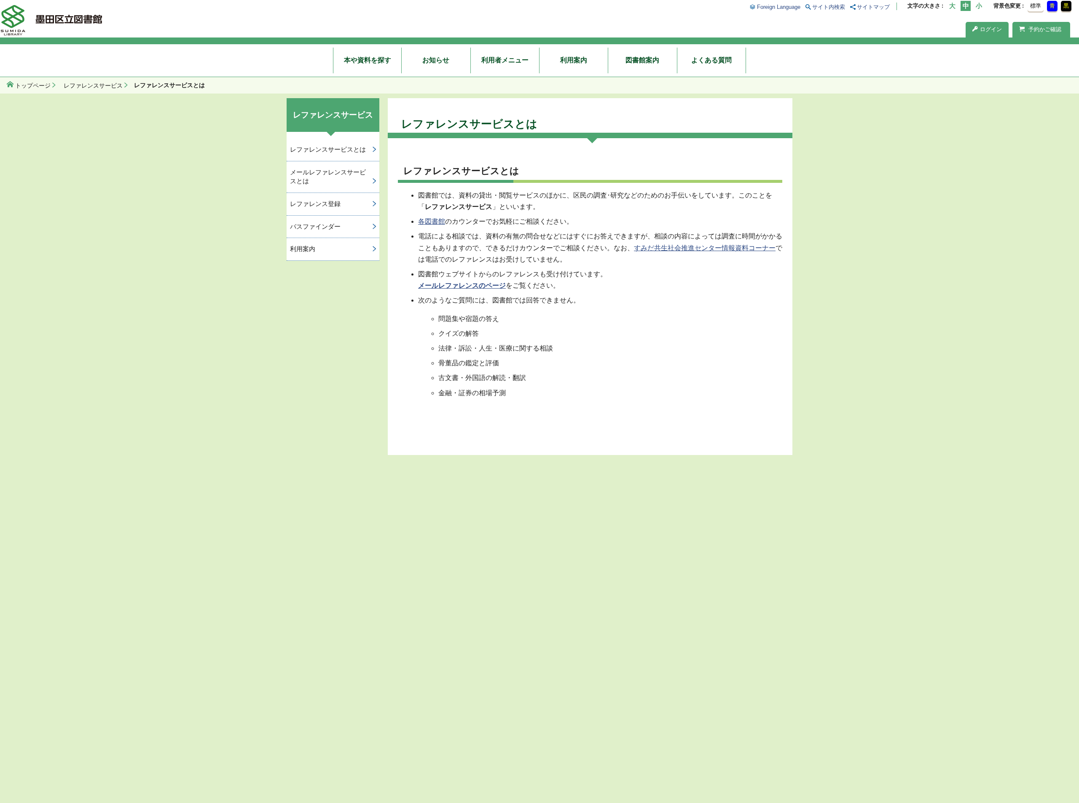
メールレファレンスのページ (462, 285)
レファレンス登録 (315, 203)
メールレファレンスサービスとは (328, 177)
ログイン (991, 29)
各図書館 (431, 221)
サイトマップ (873, 7)
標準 (1035, 6)
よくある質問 (711, 60)
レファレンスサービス (93, 85)
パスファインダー (315, 226)
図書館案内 (642, 60)
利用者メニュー (505, 60)
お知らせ (435, 60)
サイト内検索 (828, 7)
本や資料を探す (367, 60)
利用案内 (573, 60)
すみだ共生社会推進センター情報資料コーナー (705, 248)
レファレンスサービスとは (328, 149)
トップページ (33, 85)
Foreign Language (778, 7)
